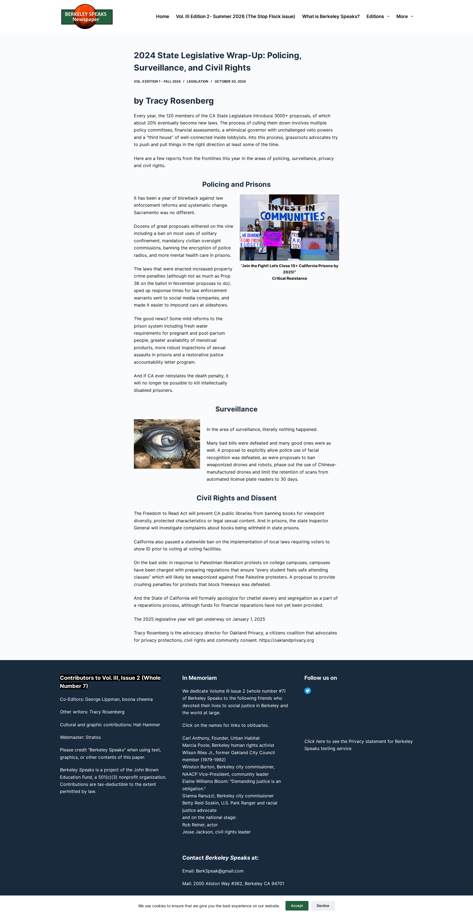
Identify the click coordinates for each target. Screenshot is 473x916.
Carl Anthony (195, 738)
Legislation (197, 81)
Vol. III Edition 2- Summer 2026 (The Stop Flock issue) (235, 16)
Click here (314, 741)
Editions (375, 16)
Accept (297, 905)
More (402, 16)
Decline (323, 905)
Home (162, 16)
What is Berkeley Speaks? (331, 16)
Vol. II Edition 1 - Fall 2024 (157, 81)
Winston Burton (198, 766)
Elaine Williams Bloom (204, 781)
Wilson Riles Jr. (197, 752)
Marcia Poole (195, 745)
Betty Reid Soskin (200, 803)
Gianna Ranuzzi (198, 795)
